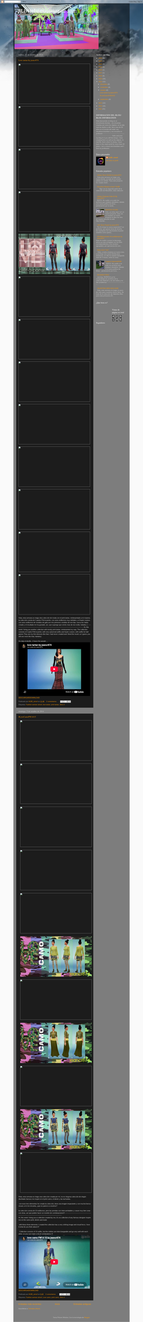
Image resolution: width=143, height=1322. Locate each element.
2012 (101, 106)
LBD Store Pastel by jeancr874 (108, 225)
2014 (101, 81)
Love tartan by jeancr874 (29, 60)
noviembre (104, 87)
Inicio (57, 1304)
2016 (101, 76)
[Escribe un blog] (63, 702)
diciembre (104, 84)
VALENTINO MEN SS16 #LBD (107, 288)
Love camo (47, 1297)
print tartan (55, 704)
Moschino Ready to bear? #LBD (108, 187)
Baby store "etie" (103, 250)
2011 (100, 109)
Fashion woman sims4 (34, 704)
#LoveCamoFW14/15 (27, 716)
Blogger (87, 1317)
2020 (101, 67)
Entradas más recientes (29, 1304)
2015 (101, 79)
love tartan (46, 704)
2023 (101, 58)
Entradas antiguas (82, 1304)
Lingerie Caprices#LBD (113, 261)
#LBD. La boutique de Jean (47, 10)
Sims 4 (62, 704)
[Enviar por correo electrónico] (61, 702)
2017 (101, 73)
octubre (103, 90)
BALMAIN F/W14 (103, 275)
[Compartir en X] (65, 702)
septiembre (104, 99)
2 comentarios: (51, 701)
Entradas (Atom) (34, 1308)
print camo (55, 1297)
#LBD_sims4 (113, 157)
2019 (101, 70)
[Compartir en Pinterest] (70, 702)
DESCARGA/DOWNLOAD (28, 1290)
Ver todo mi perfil (112, 160)
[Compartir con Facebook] (67, 702)
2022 (101, 61)
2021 (101, 64)
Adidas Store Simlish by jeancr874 (109, 175)
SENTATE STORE (111, 210)
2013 (101, 103)
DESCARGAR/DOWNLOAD (29, 698)
